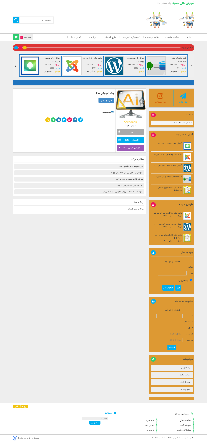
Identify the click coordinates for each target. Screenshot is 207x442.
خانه (189, 37)
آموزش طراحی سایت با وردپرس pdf (129, 179)
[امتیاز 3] (130, 122)
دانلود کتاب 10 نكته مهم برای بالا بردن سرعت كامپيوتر (123, 191)
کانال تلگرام (183, 102)
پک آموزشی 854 (104, 93)
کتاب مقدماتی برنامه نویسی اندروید (130, 185)
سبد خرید (149, 420)
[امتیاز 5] (136, 122)
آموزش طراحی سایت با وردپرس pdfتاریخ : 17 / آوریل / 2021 (168, 225)
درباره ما (92, 37)
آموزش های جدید (183, 3)
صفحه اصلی (185, 420)
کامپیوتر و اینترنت (131, 37)
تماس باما (149, 425)
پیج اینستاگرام (160, 102)
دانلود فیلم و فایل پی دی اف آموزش (168, 154)
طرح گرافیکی (110, 37)
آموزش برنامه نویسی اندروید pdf (131, 166)
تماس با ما (76, 37)
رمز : (190, 273)
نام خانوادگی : (188, 322)
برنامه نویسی (153, 37)
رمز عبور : (188, 340)
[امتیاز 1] (125, 122)
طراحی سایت (173, 37)
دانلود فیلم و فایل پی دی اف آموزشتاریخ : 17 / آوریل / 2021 (168, 214)
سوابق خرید (185, 425)
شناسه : (189, 267)
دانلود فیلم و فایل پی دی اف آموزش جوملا (127, 172)
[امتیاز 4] (133, 122)
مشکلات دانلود (184, 430)
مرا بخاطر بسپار (184, 280)
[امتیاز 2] (128, 122)
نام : (188, 315)
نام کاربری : (188, 334)
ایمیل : (187, 328)
